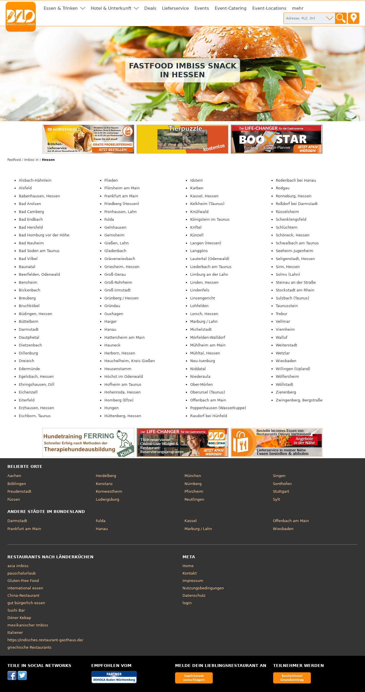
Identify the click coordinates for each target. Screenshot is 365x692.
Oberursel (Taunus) (207, 392)
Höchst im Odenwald (123, 376)
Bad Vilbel (28, 259)
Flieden (111, 180)
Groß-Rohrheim (118, 282)
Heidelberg (106, 476)
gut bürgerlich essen (26, 603)
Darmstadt (28, 329)
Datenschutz (194, 595)
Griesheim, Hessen (121, 267)
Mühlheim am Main (208, 345)
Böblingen (16, 484)
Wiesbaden (286, 361)
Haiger (110, 321)
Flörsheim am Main (122, 188)
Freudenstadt (19, 491)
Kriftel (196, 227)
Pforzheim (193, 491)
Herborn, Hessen (119, 353)
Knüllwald (199, 212)
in (22, 160)
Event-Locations (269, 8)
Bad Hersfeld (31, 227)
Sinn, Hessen (288, 267)
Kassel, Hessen (204, 196)
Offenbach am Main (208, 400)
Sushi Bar (16, 610)
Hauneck (112, 345)
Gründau (112, 306)
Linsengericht (202, 298)
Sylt (276, 499)
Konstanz (104, 484)
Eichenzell (28, 392)
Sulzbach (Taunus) (292, 298)
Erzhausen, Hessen (36, 408)
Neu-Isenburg (202, 361)
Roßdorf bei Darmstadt (297, 204)
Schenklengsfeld (291, 219)
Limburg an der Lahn (209, 274)
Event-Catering (231, 8)
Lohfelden (199, 306)
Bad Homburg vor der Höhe (44, 235)
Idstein (196, 180)
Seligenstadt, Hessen (295, 259)
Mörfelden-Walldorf (207, 337)
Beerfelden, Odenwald (39, 274)
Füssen (13, 499)
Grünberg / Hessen (121, 298)
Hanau (110, 329)
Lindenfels (199, 290)
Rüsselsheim (287, 212)
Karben (196, 188)
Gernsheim (114, 235)
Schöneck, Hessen (292, 235)
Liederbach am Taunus (211, 267)
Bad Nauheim (31, 243)
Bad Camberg (31, 212)
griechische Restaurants (29, 647)
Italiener (15, 632)
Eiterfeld (27, 400)
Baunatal (27, 267)
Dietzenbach (30, 345)
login (187, 603)
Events (201, 8)
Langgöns (199, 251)
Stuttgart (281, 491)
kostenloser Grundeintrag (292, 677)
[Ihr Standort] (353, 18)
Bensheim (28, 282)
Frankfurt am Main (121, 196)
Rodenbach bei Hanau (296, 180)
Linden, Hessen (204, 282)
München (192, 476)
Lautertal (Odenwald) (209, 259)
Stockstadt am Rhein (295, 290)
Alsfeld (25, 188)
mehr (297, 8)
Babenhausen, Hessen (39, 196)
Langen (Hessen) (205, 243)
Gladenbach (115, 251)
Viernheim (285, 329)
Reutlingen (194, 499)
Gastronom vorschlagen (194, 677)
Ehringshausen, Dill (36, 384)
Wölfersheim (287, 376)
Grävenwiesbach (119, 259)
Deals (150, 8)
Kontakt (189, 573)
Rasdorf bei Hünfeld (208, 416)
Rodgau (282, 188)
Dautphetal (29, 337)
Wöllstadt (284, 384)
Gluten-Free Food (23, 581)
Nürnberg (193, 484)
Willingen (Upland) (293, 369)
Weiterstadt (286, 345)
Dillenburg (28, 353)
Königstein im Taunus (210, 219)
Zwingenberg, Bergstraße (299, 400)
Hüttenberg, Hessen (122, 416)
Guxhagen (113, 314)
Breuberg (27, 298)
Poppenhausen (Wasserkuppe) (218, 408)
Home (188, 566)
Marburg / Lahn (204, 321)
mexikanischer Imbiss (27, 625)
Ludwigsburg (107, 499)
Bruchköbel (29, 306)
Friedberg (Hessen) (121, 204)
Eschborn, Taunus (35, 416)
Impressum (192, 581)
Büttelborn (28, 321)
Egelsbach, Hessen (36, 376)
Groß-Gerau (115, 274)
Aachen (14, 476)
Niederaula (200, 376)
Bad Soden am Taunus (39, 251)
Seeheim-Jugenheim (294, 251)
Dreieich (26, 361)
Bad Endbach (31, 219)
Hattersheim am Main (124, 337)
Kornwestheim (109, 491)
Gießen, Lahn (116, 243)
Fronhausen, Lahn (120, 212)
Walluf (281, 337)
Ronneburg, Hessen (293, 196)
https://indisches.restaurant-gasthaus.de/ (45, 640)
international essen (25, 588)
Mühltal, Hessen (205, 353)
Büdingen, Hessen (35, 314)
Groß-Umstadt (117, 290)
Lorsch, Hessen (204, 314)
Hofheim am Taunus (122, 384)
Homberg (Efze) (118, 400)
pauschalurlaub (21, 573)
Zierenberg (286, 392)
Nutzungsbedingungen (203, 588)
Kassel (190, 521)
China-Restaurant (23, 595)
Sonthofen (282, 484)
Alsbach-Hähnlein (35, 180)
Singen (279, 476)
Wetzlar (283, 353)
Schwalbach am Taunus (297, 243)
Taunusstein (287, 306)
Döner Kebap (19, 618)
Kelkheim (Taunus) (207, 204)
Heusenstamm (117, 369)
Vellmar (283, 321)
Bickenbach (29, 290)
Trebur (281, 314)
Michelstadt (201, 329)
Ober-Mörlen (201, 384)
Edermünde (29, 369)
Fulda (109, 219)
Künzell (197, 235)
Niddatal (198, 369)
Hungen (111, 408)
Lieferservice (175, 8)
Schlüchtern (286, 227)
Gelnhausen (115, 227)
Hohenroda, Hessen (122, 392)
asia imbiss (18, 566)
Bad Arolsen (30, 204)
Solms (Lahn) (288, 274)
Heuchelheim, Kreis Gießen (129, 361)
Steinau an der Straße (296, 282)
